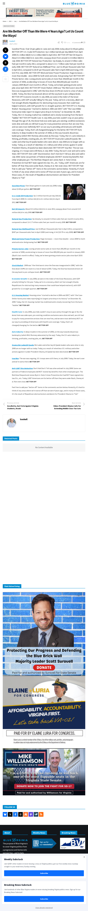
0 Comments (76, 43)
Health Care (17, 312)
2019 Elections (9, 26)
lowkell (12, 41)
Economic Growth (19, 279)
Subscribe (44, 873)
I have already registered (44, 908)
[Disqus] (44, 488)
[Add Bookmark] (5, 79)
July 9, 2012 (13, 44)
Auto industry (17, 332)
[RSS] (41, 814)
